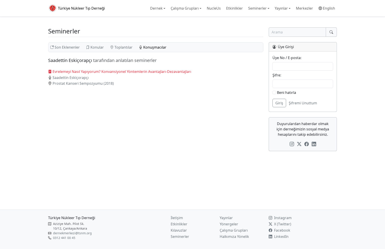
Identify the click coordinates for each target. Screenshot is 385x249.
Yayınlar (226, 217)
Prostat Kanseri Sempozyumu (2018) (83, 83)
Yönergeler (229, 224)
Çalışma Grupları (234, 230)
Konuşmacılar (154, 47)
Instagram (282, 217)
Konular (97, 47)
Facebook (281, 230)
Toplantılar (123, 47)
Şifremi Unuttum (303, 103)
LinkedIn (281, 236)
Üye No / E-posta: (286, 57)
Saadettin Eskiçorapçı (71, 77)
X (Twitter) (282, 224)
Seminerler (180, 236)
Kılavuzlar (179, 230)
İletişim (177, 217)
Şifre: (276, 75)
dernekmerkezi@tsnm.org (72, 233)
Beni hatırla (286, 92)
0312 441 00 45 (64, 238)
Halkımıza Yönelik (234, 236)
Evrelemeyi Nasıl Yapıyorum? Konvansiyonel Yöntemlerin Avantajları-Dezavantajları (122, 71)
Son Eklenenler (67, 47)
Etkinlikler (179, 224)
